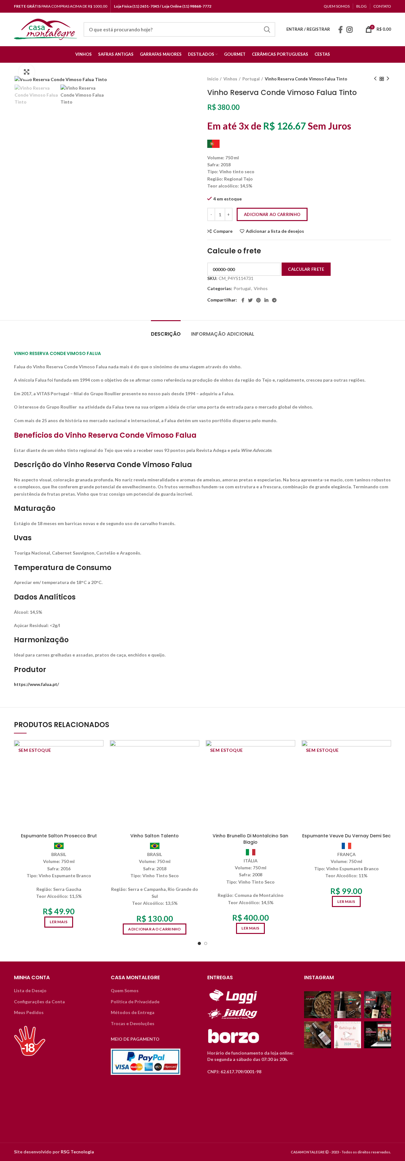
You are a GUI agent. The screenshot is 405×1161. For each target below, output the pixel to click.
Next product (388, 79)
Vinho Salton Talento (154, 836)
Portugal (251, 78)
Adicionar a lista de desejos (275, 231)
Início (212, 78)
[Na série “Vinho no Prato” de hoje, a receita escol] (317, 1004)
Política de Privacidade (135, 1001)
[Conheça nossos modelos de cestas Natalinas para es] (347, 1034)
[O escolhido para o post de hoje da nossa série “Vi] (317, 1034)
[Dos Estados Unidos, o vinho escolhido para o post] (377, 1004)
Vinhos (230, 78)
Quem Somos (125, 990)
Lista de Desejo (30, 990)
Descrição (166, 334)
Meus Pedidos (29, 1012)
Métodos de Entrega (132, 1012)
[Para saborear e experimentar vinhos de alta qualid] (377, 1034)
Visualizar (99, 765)
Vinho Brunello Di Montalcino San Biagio (250, 839)
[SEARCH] (267, 29)
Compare (223, 231)
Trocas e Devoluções (132, 1023)
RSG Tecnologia (77, 1151)
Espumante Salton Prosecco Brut (59, 836)
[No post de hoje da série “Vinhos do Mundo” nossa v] (347, 1004)
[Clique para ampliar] (26, 72)
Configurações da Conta (39, 1001)
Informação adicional (222, 334)
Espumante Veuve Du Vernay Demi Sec (346, 836)
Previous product (375, 79)
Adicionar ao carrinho (272, 214)
